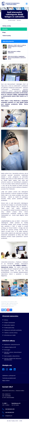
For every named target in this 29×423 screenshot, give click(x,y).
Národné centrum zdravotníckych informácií (12, 353)
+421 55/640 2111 (9, 409)
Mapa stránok (5, 380)
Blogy (4, 32)
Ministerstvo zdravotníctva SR (12, 344)
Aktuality (19, 20)
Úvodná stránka (11, 20)
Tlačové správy (6, 35)
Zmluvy (6, 320)
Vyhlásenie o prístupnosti (8, 375)
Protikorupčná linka (9, 327)
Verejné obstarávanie (9, 322)
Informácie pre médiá (9, 335)
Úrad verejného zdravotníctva (11, 356)
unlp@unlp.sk (8, 415)
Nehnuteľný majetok (9, 325)
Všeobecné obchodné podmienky (13, 330)
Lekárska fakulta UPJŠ (10, 347)
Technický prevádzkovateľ (9, 378)
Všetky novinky (6, 25)
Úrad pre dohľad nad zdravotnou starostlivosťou (12, 359)
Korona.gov (7, 349)
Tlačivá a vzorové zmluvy (10, 332)
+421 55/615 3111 (9, 412)
